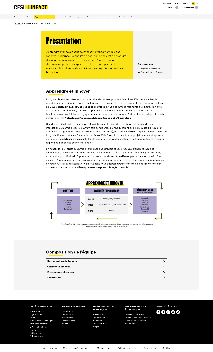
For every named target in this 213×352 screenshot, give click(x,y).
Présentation (36, 311)
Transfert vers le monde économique (135, 321)
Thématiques (68, 314)
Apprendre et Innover (150, 68)
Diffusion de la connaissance (138, 317)
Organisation (36, 314)
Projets (33, 330)
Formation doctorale (39, 323)
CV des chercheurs (38, 327)
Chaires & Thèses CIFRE (136, 314)
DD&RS (33, 317)
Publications (35, 333)
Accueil (18, 23)
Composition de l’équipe (152, 72)
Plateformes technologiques (43, 320)
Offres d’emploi (37, 336)
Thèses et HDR (68, 320)
